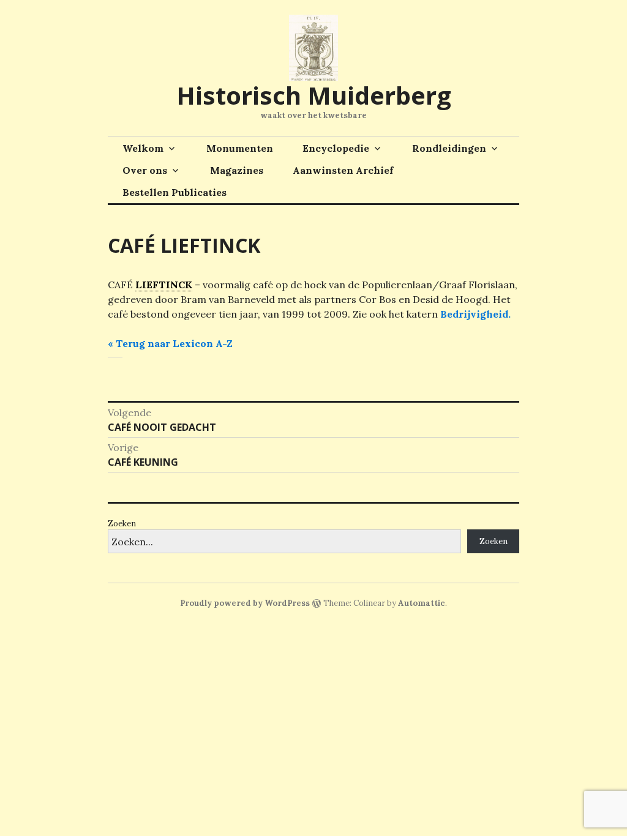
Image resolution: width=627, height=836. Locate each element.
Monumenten (239, 148)
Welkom (142, 148)
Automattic (421, 603)
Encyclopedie (335, 148)
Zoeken (122, 523)
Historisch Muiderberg (313, 95)
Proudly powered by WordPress (245, 603)
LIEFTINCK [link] (163, 284)
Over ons (144, 170)
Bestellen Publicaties (174, 192)
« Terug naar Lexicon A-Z (170, 343)
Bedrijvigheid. (475, 314)
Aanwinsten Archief (343, 170)
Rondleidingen (449, 148)
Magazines (236, 170)
